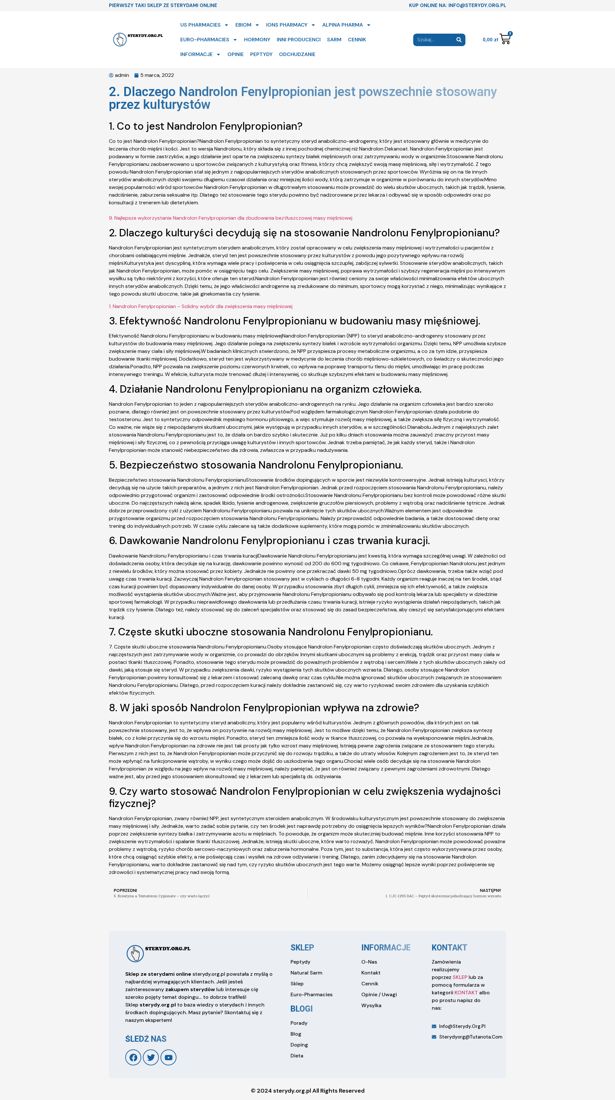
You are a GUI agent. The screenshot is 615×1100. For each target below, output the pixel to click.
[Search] (459, 40)
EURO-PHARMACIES (204, 39)
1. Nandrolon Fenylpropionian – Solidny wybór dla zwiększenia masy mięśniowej (200, 306)
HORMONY (257, 39)
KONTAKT (466, 992)
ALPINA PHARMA (342, 24)
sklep (302, 947)
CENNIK (357, 39)
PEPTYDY (261, 54)
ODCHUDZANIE (297, 54)
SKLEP (460, 977)
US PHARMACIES (200, 24)
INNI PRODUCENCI (299, 39)
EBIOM (243, 24)
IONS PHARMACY (287, 24)
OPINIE (235, 54)
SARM (334, 39)
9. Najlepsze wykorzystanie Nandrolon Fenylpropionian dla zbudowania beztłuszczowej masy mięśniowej (230, 218)
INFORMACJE (196, 54)
